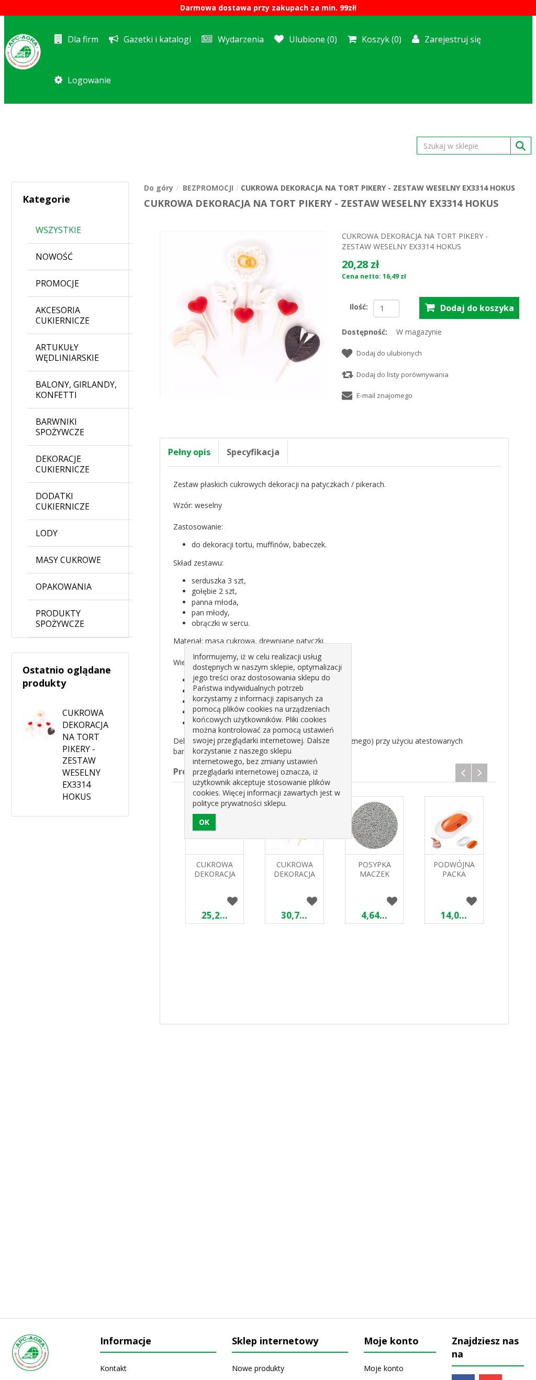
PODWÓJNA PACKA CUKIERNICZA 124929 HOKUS (454, 878)
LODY (47, 533)
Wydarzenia (241, 39)
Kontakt (113, 1368)
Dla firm (83, 39)
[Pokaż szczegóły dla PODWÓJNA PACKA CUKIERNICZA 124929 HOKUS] (453, 825)
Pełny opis (189, 452)
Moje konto (384, 1368)
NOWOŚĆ (54, 256)
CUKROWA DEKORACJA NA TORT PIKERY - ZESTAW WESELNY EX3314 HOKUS (85, 754)
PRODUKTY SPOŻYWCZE (60, 619)
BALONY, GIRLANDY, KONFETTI (76, 390)
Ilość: (359, 307)
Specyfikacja (253, 452)
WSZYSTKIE (58, 230)
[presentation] (463, 773)
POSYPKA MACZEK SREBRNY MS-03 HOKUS (374, 878)
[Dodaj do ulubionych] (232, 902)
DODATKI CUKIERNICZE (63, 501)
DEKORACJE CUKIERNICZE (63, 464)
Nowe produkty (258, 1368)
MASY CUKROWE (68, 560)
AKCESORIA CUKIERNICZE (63, 315)
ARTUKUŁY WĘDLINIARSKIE (67, 352)
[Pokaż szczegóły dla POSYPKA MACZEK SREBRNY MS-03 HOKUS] (374, 825)
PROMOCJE (57, 283)
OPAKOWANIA (64, 586)
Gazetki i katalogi (157, 39)
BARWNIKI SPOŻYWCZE (60, 427)
